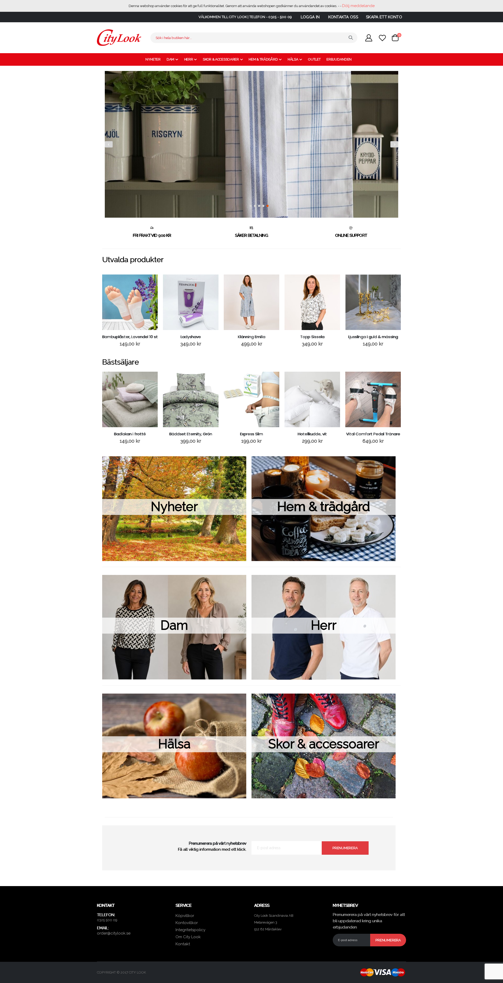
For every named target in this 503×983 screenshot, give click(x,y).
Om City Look (188, 937)
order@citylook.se (113, 933)
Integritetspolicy (190, 929)
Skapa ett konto (384, 17)
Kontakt (183, 944)
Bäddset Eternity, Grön (190, 434)
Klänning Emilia (251, 336)
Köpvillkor (185, 915)
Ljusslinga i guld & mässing (373, 336)
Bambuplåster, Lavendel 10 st (130, 336)
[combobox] (253, 37)
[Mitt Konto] (369, 37)
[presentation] (109, 144)
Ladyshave (191, 336)
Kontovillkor (187, 922)
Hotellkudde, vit (312, 434)
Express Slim (251, 434)
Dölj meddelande (358, 5)
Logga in (310, 17)
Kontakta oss (343, 17)
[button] (251, 206)
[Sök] (351, 37)
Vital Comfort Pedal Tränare (373, 434)
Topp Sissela (312, 336)
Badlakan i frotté (130, 434)
